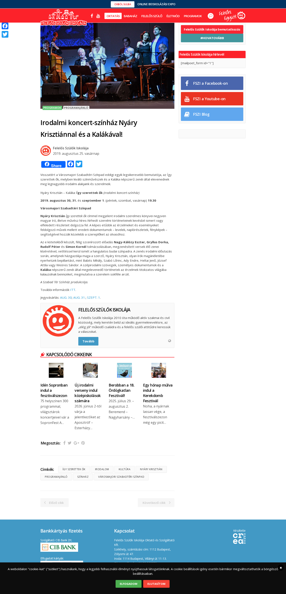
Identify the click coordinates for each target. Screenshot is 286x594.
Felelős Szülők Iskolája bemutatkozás (212, 29)
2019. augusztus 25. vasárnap (76, 153)
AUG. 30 (66, 297)
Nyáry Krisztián (151, 469)
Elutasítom (156, 584)
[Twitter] (5, 34)
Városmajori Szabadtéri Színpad (121, 477)
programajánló (56, 477)
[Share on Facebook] (64, 443)
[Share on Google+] (76, 443)
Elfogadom (128, 584)
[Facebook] (5, 26)
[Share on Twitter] (70, 443)
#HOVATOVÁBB (212, 38)
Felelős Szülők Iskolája (71, 148)
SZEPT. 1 (93, 297)
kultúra (125, 469)
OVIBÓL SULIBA (122, 4)
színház (83, 477)
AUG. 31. (79, 297)
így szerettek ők (74, 469)
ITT (72, 290)
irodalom (102, 469)
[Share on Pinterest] (83, 443)
